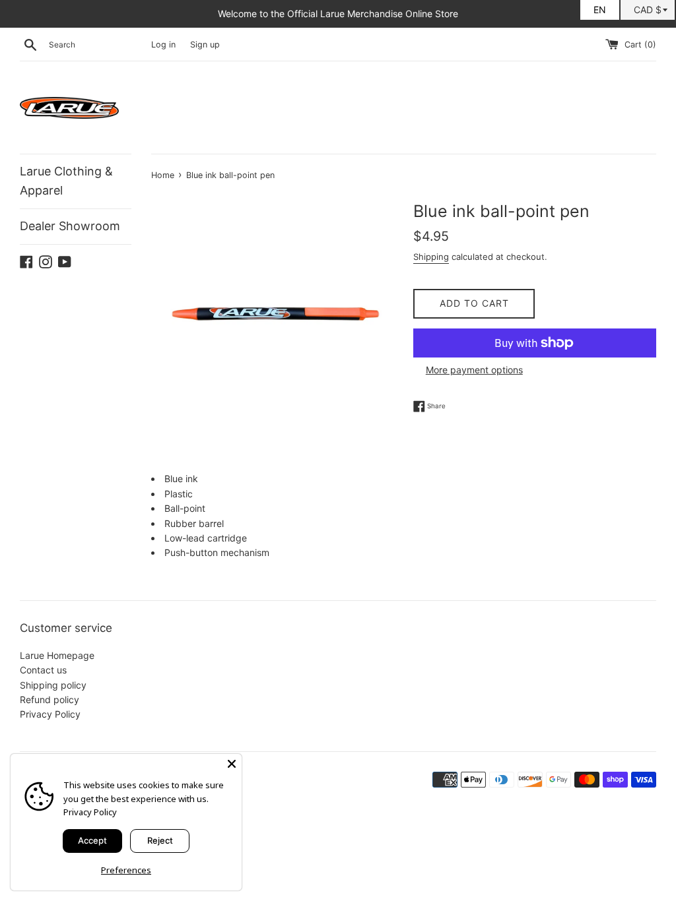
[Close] (231, 763)
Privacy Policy (50, 714)
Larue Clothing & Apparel (66, 180)
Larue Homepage (57, 655)
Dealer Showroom (70, 226)
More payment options (474, 369)
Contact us (43, 669)
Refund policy (49, 699)
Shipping (431, 256)
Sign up (205, 44)
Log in (163, 44)
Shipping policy (53, 685)
